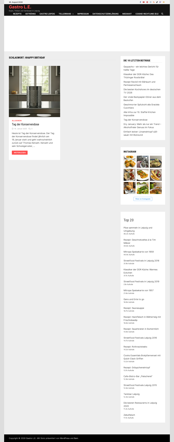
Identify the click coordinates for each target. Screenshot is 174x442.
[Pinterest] (147, 2)
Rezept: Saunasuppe (134, 308)
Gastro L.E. (20, 6)
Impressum (83, 14)
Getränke (30, 14)
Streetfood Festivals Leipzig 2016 (140, 338)
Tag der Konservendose (25, 124)
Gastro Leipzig (47, 14)
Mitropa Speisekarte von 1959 (139, 252)
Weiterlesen (21, 153)
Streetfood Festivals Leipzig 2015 (140, 385)
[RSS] (154, 2)
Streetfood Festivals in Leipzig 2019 (141, 281)
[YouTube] (144, 2)
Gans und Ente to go (134, 299)
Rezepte (17, 14)
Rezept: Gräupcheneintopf (137, 367)
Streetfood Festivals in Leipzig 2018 (141, 260)
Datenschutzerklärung (106, 14)
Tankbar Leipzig (132, 394)
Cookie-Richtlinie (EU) (147, 14)
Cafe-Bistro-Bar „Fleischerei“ (138, 376)
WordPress (65, 438)
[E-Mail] (163, 2)
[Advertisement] (87, 33)
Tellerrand (65, 14)
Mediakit (127, 14)
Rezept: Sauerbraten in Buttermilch (141, 329)
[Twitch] (160, 2)
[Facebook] (140, 2)
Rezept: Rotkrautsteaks (135, 346)
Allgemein (17, 121)
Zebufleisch (129, 415)
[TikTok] (157, 2)
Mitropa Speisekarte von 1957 (139, 290)
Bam (76, 438)
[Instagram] (150, 2)
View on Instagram (142, 199)
